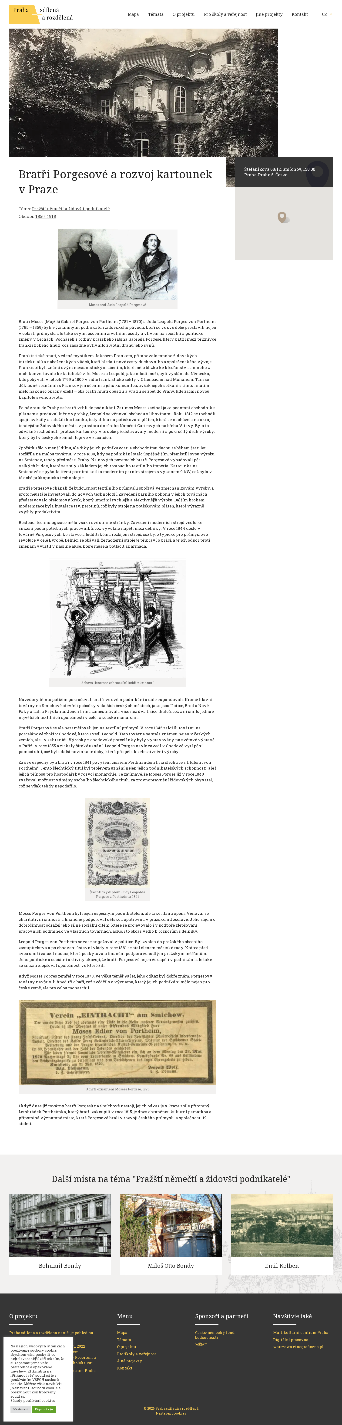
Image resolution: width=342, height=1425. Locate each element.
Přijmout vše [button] (44, 1409)
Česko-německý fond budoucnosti (215, 1335)
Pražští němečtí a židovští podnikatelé (71, 208)
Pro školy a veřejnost (225, 14)
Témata (156, 14)
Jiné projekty (269, 14)
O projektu (184, 14)
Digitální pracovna (290, 1339)
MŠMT (201, 1344)
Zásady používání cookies (32, 1401)
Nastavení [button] (20, 1409)
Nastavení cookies (171, 1413)
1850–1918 (45, 216)
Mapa (133, 14)
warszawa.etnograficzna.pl (298, 1346)
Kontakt (300, 14)
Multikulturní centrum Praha (300, 1332)
